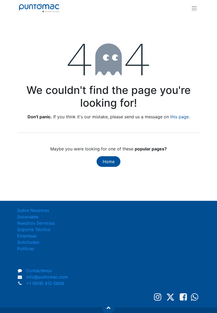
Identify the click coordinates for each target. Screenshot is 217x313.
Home (109, 161)
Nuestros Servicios (36, 223)
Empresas (27, 235)
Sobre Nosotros (33, 210)
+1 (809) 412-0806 (45, 283)
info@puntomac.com (47, 277)
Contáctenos (39, 270)
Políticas (25, 248)
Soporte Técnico (34, 229)
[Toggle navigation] (194, 8)
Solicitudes (28, 242)
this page (179, 116)
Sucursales (28, 216)
